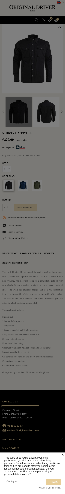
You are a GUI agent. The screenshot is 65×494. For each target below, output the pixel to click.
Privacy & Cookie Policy (49, 487)
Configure (12, 481)
